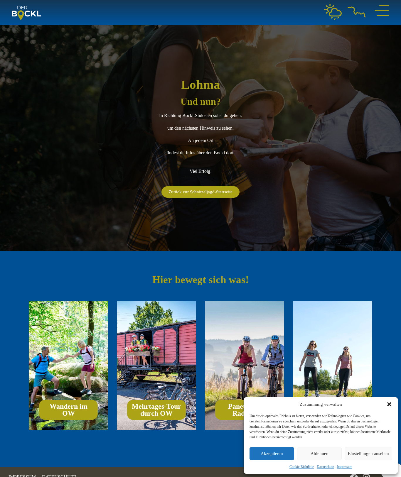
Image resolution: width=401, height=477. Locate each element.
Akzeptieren (272, 453)
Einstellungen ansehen (368, 453)
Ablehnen (319, 453)
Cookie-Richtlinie (301, 467)
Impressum (344, 467)
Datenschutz (325, 467)
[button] (389, 404)
